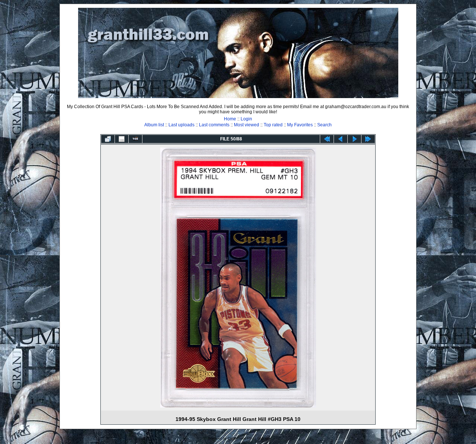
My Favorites (300, 124)
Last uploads (181, 124)
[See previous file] (340, 139)
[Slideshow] (135, 139)
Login (246, 118)
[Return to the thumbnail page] (108, 139)
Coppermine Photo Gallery (248, 438)
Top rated (273, 124)
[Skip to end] (368, 139)
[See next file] (354, 139)
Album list (154, 124)
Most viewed (246, 124)
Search (324, 124)
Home (230, 118)
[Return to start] (327, 139)
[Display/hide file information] (121, 139)
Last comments (214, 124)
